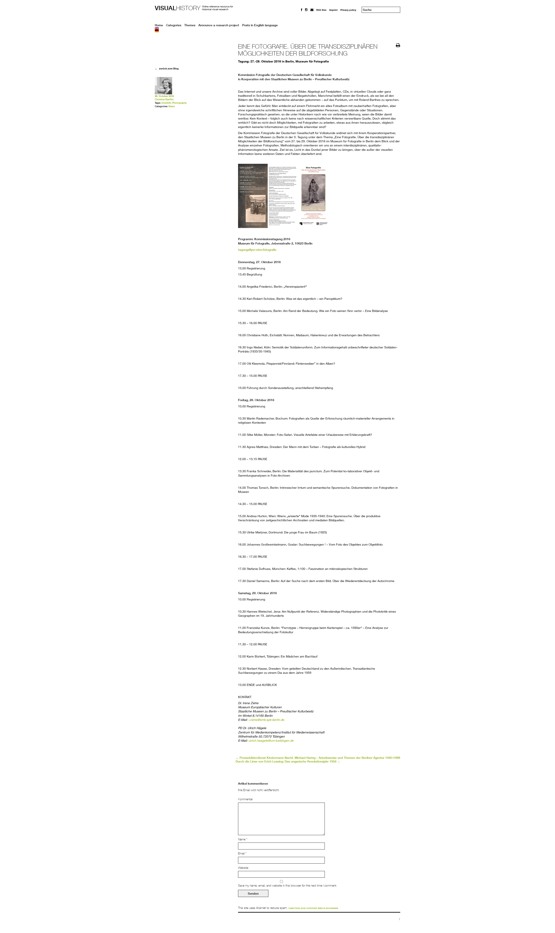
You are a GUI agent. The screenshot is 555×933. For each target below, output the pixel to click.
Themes (189, 25)
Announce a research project (218, 25)
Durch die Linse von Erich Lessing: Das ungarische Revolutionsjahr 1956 (288, 761)
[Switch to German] (277, 31)
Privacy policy (348, 9)
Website (243, 867)
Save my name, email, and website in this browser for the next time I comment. (287, 885)
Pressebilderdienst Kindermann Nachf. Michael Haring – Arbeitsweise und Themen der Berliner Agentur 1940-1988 (318, 758)
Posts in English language (260, 25)
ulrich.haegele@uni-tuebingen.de (271, 740)
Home (159, 25)
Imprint (333, 9)
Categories (173, 25)
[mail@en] (311, 9)
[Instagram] (306, 9)
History (177, 7)
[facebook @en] (301, 9)
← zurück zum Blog (167, 68)
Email (242, 853)
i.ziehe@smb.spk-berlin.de (266, 719)
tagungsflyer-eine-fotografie (257, 250)
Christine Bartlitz (164, 99)
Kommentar (245, 799)
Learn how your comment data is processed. (313, 908)
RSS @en (321, 9)
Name (242, 839)
